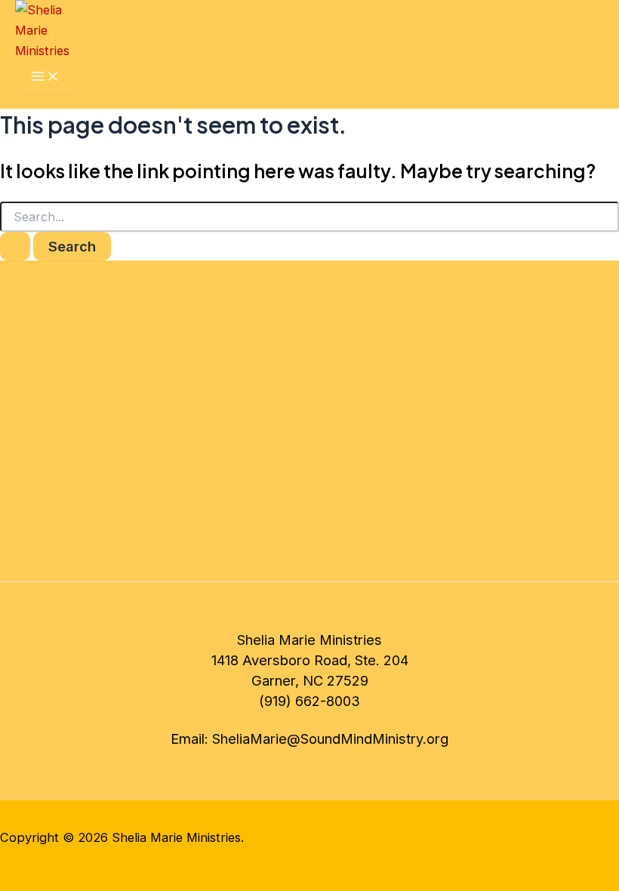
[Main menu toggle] (45, 77)
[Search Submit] (15, 246)
